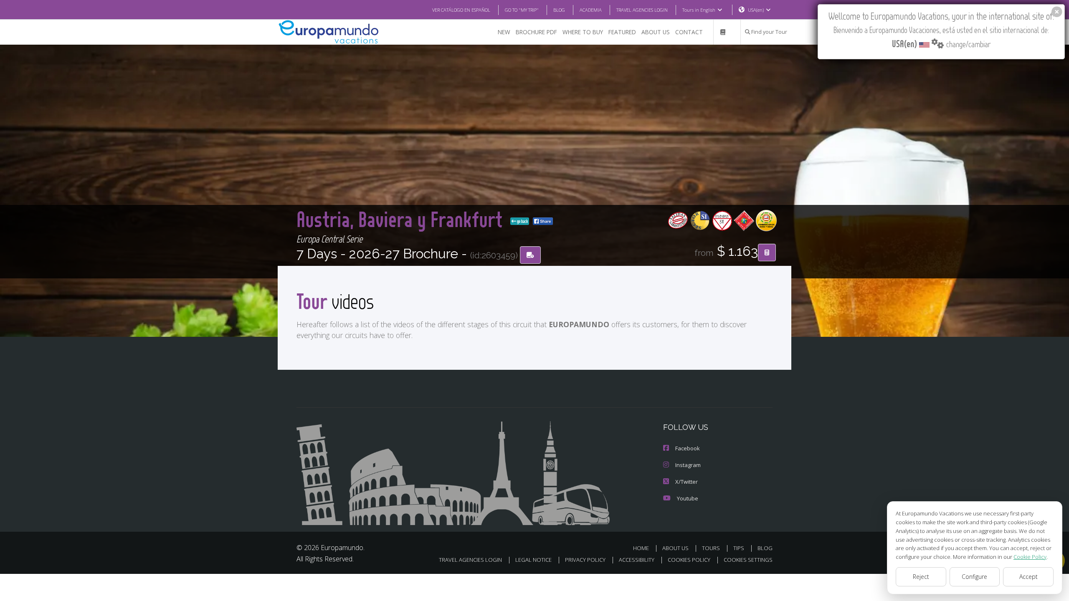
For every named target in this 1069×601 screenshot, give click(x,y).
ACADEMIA (591, 10)
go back (522, 221)
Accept (1028, 577)
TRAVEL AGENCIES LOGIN (642, 10)
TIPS (738, 548)
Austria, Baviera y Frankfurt (401, 218)
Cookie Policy (1029, 557)
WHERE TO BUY (582, 32)
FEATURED (622, 32)
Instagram (688, 465)
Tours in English (698, 10)
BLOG (559, 10)
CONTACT (689, 32)
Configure (974, 577)
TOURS (711, 548)
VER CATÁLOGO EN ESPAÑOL (461, 10)
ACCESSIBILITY (636, 559)
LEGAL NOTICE (533, 559)
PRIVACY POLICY (585, 559)
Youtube (687, 498)
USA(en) (756, 10)
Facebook (687, 448)
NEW (504, 32)
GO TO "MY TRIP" (522, 10)
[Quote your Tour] (767, 252)
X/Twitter (686, 481)
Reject (921, 577)
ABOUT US (655, 32)
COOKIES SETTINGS (748, 559)
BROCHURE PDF (536, 32)
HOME (641, 548)
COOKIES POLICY (689, 559)
